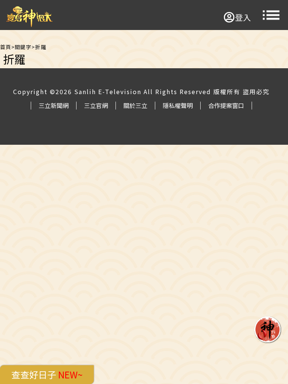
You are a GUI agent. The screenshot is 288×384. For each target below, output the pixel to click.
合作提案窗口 (226, 105)
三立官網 (96, 105)
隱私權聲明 (178, 105)
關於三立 (135, 105)
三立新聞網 (54, 105)
